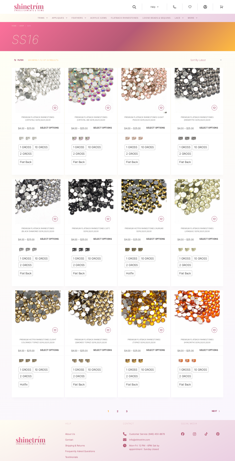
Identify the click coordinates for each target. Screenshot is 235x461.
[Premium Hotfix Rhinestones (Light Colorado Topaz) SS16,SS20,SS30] (37, 313)
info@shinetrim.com (139, 439)
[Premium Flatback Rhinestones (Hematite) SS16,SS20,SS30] (197, 90)
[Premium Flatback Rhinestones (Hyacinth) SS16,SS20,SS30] (197, 313)
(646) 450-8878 (156, 434)
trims (41, 18)
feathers (77, 18)
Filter (20, 60)
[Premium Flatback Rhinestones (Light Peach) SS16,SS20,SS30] (144, 90)
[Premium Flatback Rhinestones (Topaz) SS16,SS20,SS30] (144, 313)
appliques (58, 18)
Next (214, 411)
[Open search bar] (134, 6)
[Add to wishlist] (55, 107)
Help (153, 6)
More (191, 18)
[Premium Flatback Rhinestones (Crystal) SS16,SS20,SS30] (37, 90)
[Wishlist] (190, 7)
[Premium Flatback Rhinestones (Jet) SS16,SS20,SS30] (91, 201)
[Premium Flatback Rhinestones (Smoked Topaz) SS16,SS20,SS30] (91, 313)
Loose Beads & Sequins (156, 18)
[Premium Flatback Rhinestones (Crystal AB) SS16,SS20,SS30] (91, 90)
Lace (177, 18)
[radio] (21, 139)
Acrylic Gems (98, 18)
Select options (49, 127)
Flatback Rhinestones (124, 18)
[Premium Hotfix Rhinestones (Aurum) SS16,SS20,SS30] (144, 201)
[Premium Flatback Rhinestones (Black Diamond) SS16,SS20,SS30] (37, 201)
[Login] (205, 7)
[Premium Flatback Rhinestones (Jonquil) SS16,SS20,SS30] (197, 201)
